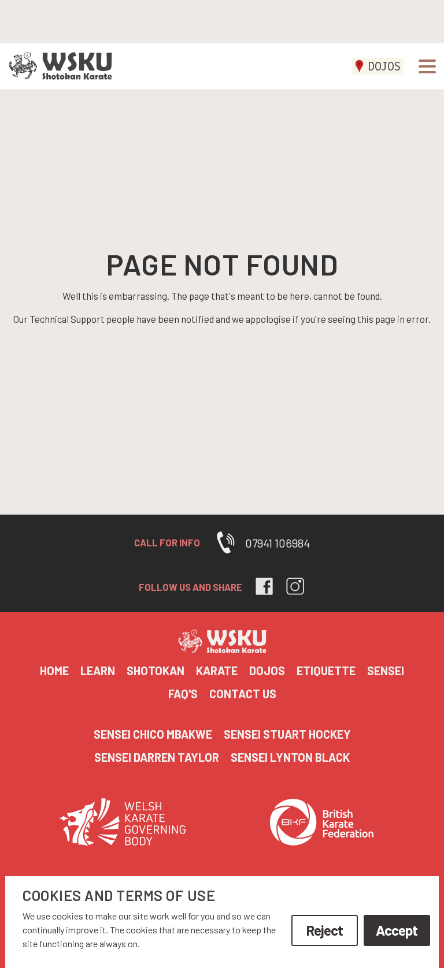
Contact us (242, 694)
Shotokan (155, 670)
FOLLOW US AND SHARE (190, 587)
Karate (217, 670)
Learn (97, 670)
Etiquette (326, 670)
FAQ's (183, 694)
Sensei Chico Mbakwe (153, 734)
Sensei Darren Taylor (156, 757)
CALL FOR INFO (167, 542)
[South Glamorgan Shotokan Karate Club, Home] (56, 66)
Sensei (385, 670)
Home (54, 670)
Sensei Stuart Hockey (287, 734)
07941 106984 (277, 543)
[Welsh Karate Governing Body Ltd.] (122, 824)
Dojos (384, 66)
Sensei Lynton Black (290, 757)
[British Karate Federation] (322, 824)
